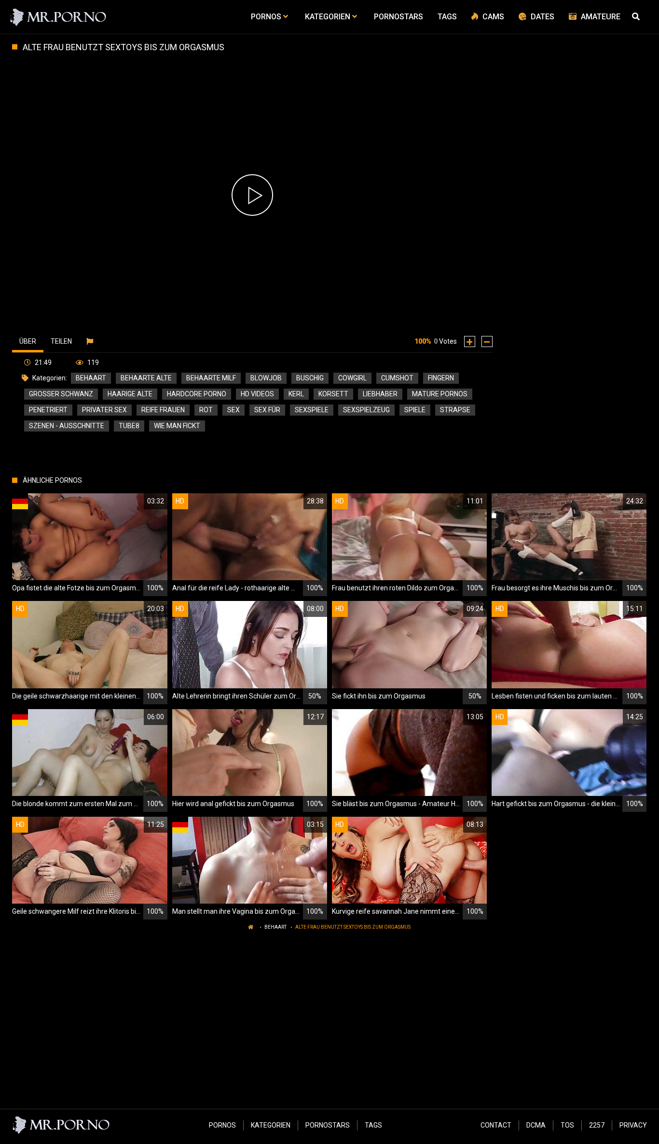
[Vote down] (487, 341)
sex (233, 410)
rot (206, 410)
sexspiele (312, 410)
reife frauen (163, 410)
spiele (415, 410)
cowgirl (352, 378)
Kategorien (270, 1125)
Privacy (633, 1125)
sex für (267, 410)
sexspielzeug (366, 410)
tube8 (129, 426)
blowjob (266, 378)
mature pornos (439, 394)
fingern (441, 378)
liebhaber (380, 394)
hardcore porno (196, 394)
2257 (596, 1125)
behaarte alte (146, 378)
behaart (91, 378)
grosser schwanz (61, 394)
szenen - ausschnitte (66, 426)
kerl (296, 394)
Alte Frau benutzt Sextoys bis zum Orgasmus (353, 927)
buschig (310, 378)
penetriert (48, 410)
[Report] (91, 341)
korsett (333, 394)
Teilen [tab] (61, 341)
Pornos (222, 1125)
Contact (496, 1125)
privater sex (104, 410)
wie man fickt (177, 426)
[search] (637, 17)
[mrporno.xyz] (59, 17)
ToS (567, 1125)
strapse (455, 410)
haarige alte (130, 394)
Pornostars (327, 1125)
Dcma (536, 1125)
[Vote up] (469, 341)
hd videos (257, 394)
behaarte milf (211, 378)
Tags (373, 1125)
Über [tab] (27, 341)
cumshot (397, 378)
